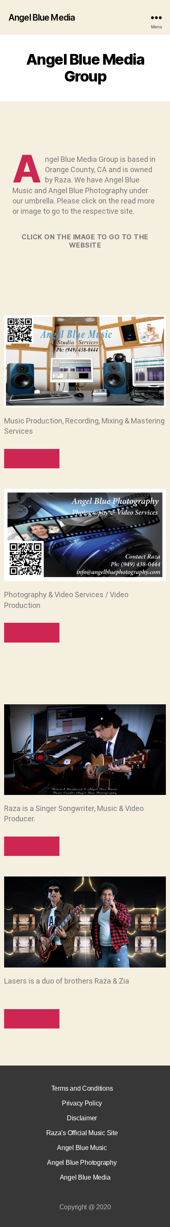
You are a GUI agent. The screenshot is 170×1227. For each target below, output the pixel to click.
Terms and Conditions (82, 1088)
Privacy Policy (82, 1103)
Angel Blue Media (41, 17)
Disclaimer (82, 1118)
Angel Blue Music (82, 1147)
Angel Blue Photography (81, 1162)
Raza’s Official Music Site (82, 1132)
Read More (32, 458)
